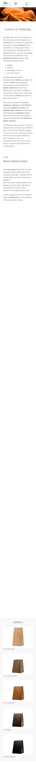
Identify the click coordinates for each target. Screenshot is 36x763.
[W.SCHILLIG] (28, 4)
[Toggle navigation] (14, 3)
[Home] (6, 3)
